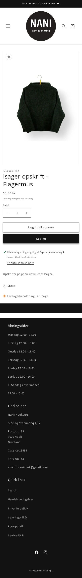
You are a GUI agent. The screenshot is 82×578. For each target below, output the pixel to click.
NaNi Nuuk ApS (45, 570)
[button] (8, 26)
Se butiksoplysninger (20, 263)
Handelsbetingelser (20, 499)
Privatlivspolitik (18, 508)
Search (12, 490)
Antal (6, 205)
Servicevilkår (16, 535)
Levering (7, 198)
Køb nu (41, 238)
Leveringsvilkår (17, 517)
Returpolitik (15, 526)
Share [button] (11, 286)
